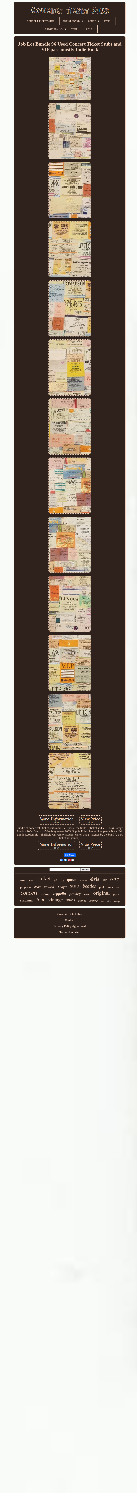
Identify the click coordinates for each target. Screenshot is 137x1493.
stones (82, 900)
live (104, 880)
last (117, 887)
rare (114, 879)
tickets (22, 880)
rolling (45, 894)
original (101, 893)
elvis (94, 879)
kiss (102, 901)
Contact (70, 920)
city (109, 901)
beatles (89, 886)
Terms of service (69, 932)
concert (29, 893)
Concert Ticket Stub (69, 914)
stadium (26, 900)
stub (74, 886)
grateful (93, 900)
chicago (117, 901)
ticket (44, 878)
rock (110, 887)
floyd (62, 887)
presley (75, 893)
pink (102, 887)
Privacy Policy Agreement (70, 926)
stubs (70, 899)
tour (41, 899)
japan (116, 894)
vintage (55, 899)
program (25, 887)
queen (71, 879)
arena (31, 880)
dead (37, 887)
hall (62, 881)
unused (49, 887)
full (55, 880)
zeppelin (59, 894)
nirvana (83, 880)
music (87, 894)
